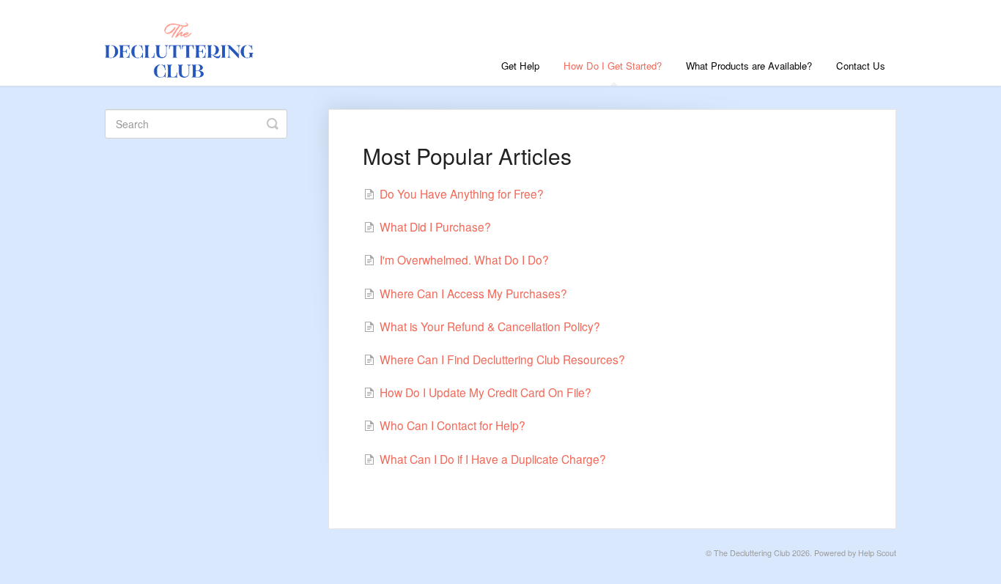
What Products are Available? (749, 66)
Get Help (520, 66)
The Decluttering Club (752, 552)
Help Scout (877, 552)
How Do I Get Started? (613, 66)
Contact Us (860, 66)
